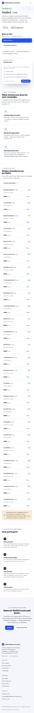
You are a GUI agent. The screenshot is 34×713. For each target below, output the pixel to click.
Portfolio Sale (5, 686)
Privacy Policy (5, 683)
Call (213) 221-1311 (21, 627)
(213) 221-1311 (6, 694)
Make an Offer (8, 40)
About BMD (5, 678)
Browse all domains (10, 183)
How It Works (5, 668)
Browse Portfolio (6, 665)
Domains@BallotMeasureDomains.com (12, 696)
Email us (9, 627)
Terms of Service (6, 681)
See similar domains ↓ (10, 45)
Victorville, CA (5, 699)
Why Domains (5, 663)
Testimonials (5, 670)
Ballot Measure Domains (12, 3)
